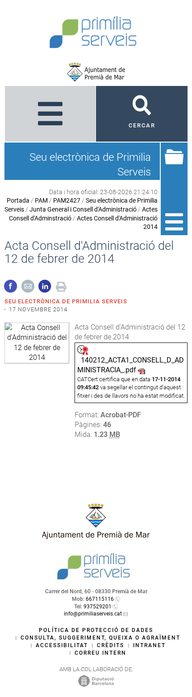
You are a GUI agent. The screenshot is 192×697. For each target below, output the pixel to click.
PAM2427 (66, 200)
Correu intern (100, 653)
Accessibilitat (62, 645)
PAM (41, 200)
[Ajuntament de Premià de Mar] (96, 72)
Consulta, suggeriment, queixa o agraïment (100, 638)
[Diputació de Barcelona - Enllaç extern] (96, 680)
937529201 (97, 606)
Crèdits (110, 645)
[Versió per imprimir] (61, 285)
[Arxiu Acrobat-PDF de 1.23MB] (36, 342)
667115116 (100, 599)
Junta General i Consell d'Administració (83, 209)
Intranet (149, 645)
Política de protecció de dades (96, 630)
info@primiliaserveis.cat (93, 614)
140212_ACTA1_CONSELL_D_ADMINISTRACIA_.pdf (130, 365)
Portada (18, 200)
